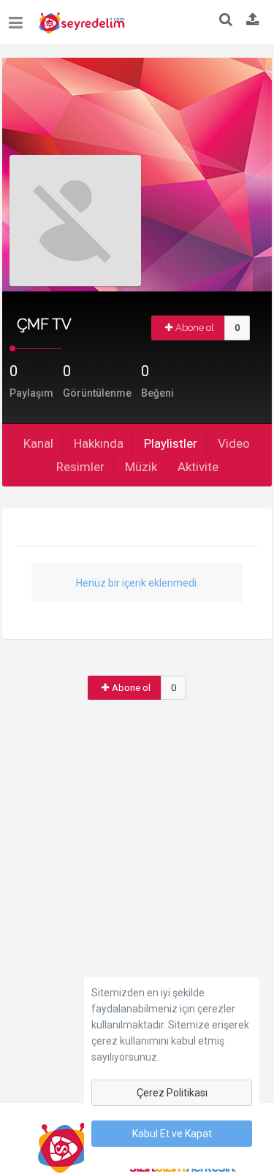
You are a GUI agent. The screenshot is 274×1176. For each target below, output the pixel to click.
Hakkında (98, 443)
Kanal (38, 443)
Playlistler (170, 443)
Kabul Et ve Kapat (172, 1133)
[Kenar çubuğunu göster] (18, 17)
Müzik (141, 466)
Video (234, 443)
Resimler (80, 466)
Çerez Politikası (172, 1093)
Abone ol (194, 327)
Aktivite (198, 466)
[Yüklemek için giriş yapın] (252, 20)
